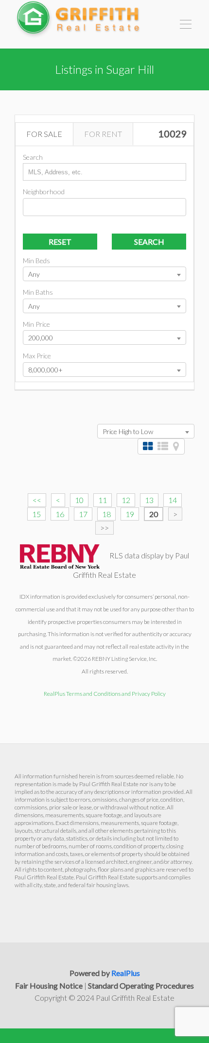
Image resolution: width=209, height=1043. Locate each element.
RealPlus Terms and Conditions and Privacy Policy (105, 693)
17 (83, 514)
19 (129, 514)
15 (36, 514)
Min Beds (36, 260)
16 (59, 514)
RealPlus (125, 972)
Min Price (36, 324)
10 (79, 500)
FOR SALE (44, 133)
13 (149, 500)
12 (126, 500)
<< (37, 500)
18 (106, 514)
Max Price (37, 356)
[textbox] (28, 206)
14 (172, 500)
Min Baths (38, 292)
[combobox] (104, 207)
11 (102, 500)
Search (33, 157)
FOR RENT (103, 133)
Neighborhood (44, 191)
